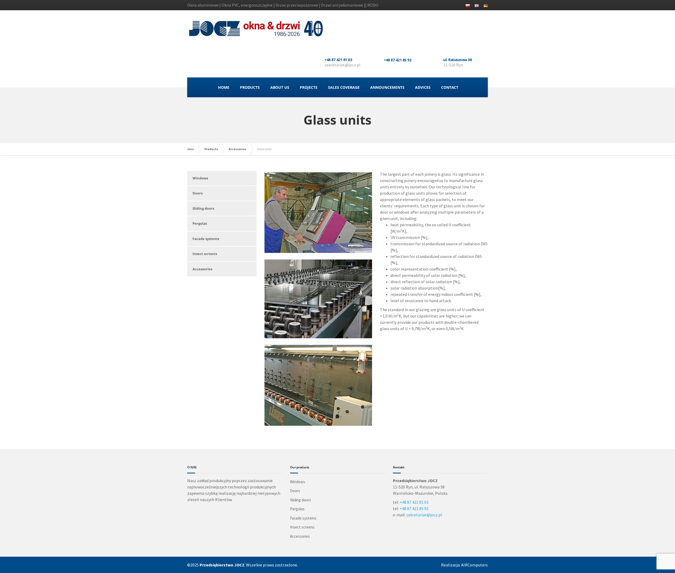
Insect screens (204, 253)
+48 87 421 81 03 (414, 502)
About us (279, 87)
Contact (449, 87)
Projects (308, 87)
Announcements (387, 87)
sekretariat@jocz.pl (424, 514)
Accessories (202, 269)
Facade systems (205, 238)
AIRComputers (474, 564)
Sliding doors (203, 208)
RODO (372, 5)
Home (223, 87)
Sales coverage (344, 87)
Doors (197, 193)
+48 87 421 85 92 (414, 508)
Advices (423, 87)
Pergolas (199, 223)
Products (250, 87)
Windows (200, 178)
